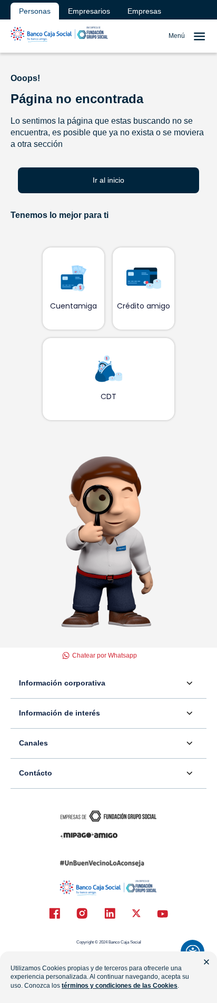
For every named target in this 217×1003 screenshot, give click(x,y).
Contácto (35, 773)
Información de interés (59, 713)
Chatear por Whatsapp (104, 655)
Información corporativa (62, 683)
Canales (33, 743)
